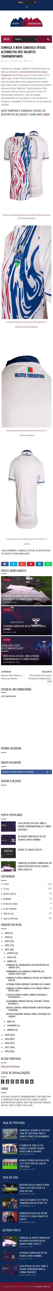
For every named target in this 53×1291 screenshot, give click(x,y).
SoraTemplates (17, 1286)
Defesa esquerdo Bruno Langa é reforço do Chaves (28, 1015)
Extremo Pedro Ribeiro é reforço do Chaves (28, 984)
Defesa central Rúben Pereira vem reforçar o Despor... (28, 1008)
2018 (7, 1042)
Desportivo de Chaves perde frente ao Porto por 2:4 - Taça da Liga (34, 1187)
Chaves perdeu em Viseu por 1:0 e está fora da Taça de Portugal (34, 1163)
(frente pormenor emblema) (26, 327)
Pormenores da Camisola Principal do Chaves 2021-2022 (25, 972)
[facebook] (26, 7)
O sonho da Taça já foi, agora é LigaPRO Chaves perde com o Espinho (32, 1148)
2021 (7, 949)
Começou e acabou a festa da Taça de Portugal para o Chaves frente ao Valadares (34, 1133)
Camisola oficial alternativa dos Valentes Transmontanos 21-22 (26, 322)
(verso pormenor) (26, 435)
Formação (7, 899)
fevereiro (12, 1025)
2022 (7, 945)
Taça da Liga (8, 913)
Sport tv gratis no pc (30, 849)
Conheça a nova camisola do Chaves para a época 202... (28, 989)
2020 (7, 1034)
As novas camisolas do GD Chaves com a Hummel (24, 627)
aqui (46, 114)
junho (10, 961)
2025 (7, 936)
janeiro (11, 1029)
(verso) (26, 544)
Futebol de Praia (10, 904)
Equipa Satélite (9, 894)
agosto (11, 953)
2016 (7, 1051)
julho (10, 957)
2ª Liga (30, 61)
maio (9, 1021)
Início (6, 39)
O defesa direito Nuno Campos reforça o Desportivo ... (26, 996)
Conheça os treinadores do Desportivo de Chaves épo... (27, 966)
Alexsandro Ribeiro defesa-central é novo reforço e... (27, 1002)
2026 (7, 932)
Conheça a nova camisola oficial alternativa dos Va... (29, 979)
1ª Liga (6, 884)
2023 (7, 941)
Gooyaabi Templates (42, 1286)
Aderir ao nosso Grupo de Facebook (18, 772)
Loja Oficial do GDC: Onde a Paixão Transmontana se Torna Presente (21, 657)
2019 (7, 1038)
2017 (7, 1047)
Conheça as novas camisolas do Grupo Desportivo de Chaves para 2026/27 (23, 597)
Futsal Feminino (10, 909)
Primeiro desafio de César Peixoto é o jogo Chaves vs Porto (33, 1216)
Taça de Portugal (10, 918)
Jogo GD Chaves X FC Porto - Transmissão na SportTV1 (34, 1201)
